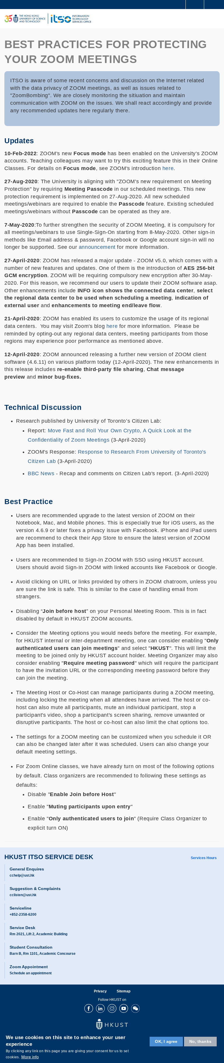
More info (30, 1057)
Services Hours (204, 858)
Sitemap (123, 991)
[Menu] (217, 18)
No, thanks (200, 1041)
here (168, 168)
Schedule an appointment (31, 973)
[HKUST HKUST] (24, 18)
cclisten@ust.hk (23, 895)
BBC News (41, 473)
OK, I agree (166, 1041)
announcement (97, 247)
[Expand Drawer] (195, 4)
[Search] (215, 4)
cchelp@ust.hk (22, 875)
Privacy (100, 991)
